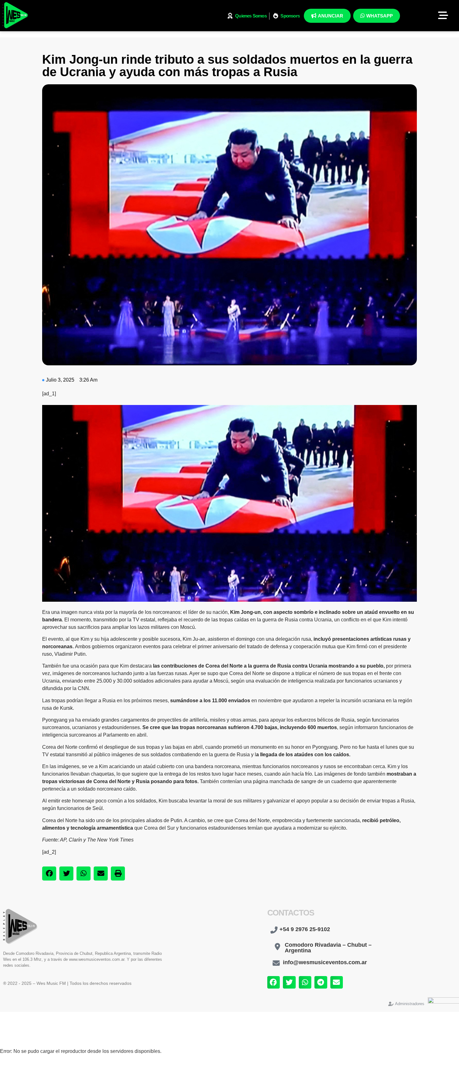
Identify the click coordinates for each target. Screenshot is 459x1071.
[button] (49, 873)
